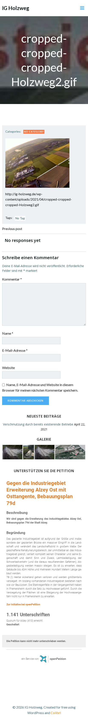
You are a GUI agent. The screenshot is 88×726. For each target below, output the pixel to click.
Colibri (56, 713)
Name (7, 333)
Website (8, 368)
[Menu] (82, 8)
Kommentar (12, 279)
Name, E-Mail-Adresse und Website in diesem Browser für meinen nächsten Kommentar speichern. (40, 387)
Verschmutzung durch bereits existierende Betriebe (38, 424)
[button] (37, 163)
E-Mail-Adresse (15, 350)
